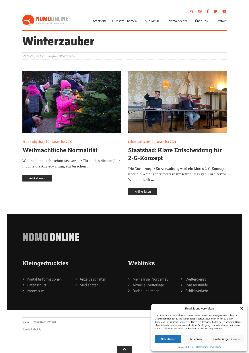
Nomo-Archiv (178, 21)
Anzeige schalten (93, 279)
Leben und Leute (139, 141)
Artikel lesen (37, 178)
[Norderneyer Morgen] (45, 20)
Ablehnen (196, 339)
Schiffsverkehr (196, 291)
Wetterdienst (195, 279)
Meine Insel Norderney (150, 279)
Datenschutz (202, 347)
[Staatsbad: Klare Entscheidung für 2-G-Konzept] (177, 102)
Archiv (39, 56)
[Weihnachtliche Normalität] (71, 102)
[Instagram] (200, 11)
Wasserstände (196, 285)
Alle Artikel (153, 21)
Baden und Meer (146, 291)
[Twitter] (215, 11)
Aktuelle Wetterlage (148, 285)
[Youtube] (224, 11)
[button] (242, 308)
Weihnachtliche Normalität (60, 150)
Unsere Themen (126, 21)
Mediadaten (89, 285)
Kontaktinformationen (44, 279)
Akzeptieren (168, 339)
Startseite (100, 21)
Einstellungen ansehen (227, 339)
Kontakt (221, 21)
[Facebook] (208, 11)
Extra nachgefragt (33, 141)
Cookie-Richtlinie (186, 347)
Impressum (215, 347)
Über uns (201, 21)
